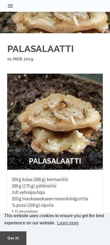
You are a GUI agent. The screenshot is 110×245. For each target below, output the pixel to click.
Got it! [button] (13, 238)
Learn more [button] (68, 223)
